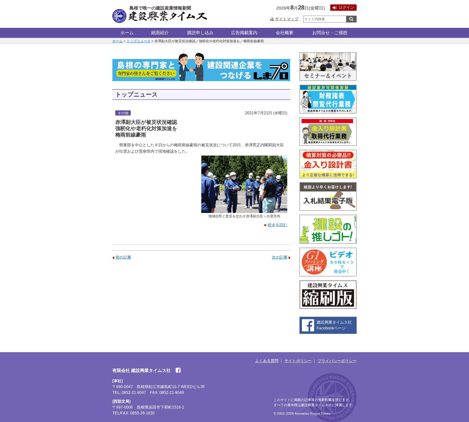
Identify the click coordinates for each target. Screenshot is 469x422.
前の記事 (123, 257)
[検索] (351, 19)
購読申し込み (200, 32)
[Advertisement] (201, 302)
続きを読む (277, 225)
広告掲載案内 (244, 32)
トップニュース (138, 41)
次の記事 (280, 257)
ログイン (346, 7)
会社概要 (284, 32)
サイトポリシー (298, 361)
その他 (122, 113)
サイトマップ (286, 19)
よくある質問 (266, 361)
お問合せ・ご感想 (329, 32)
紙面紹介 (160, 32)
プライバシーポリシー (337, 361)
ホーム (127, 32)
